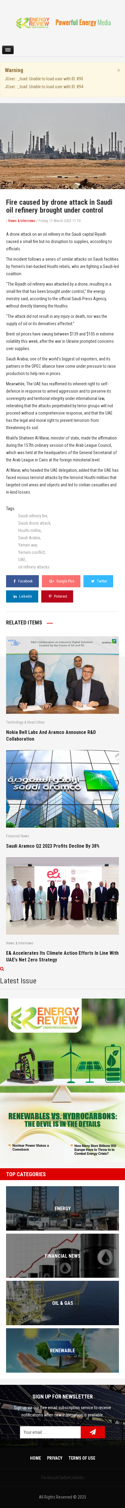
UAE (21, 559)
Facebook (25, 581)
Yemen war (27, 545)
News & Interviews (21, 221)
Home (35, 1458)
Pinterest (60, 596)
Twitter (101, 581)
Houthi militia (29, 530)
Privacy (54, 1458)
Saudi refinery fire (32, 515)
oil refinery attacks (33, 567)
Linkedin (25, 596)
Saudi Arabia (29, 537)
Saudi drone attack (34, 523)
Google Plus (65, 581)
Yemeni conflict (31, 552)
